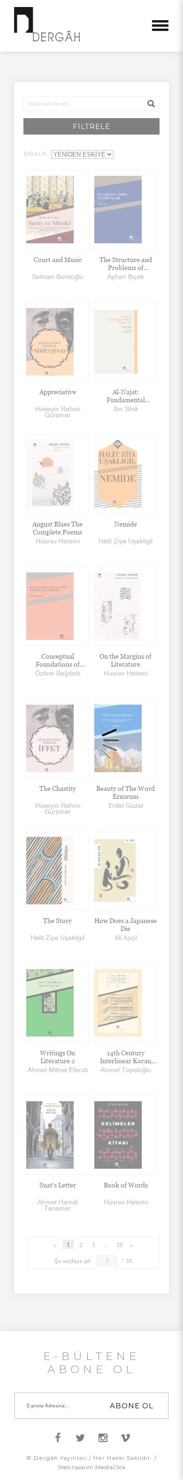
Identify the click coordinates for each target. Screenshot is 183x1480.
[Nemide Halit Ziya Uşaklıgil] (125, 474)
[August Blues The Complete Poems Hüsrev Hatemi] (57, 474)
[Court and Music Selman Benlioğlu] (57, 209)
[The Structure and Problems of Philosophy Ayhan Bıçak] (125, 209)
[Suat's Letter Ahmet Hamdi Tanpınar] (57, 1135)
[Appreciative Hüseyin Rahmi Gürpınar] (57, 342)
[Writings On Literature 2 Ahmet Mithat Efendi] (57, 1003)
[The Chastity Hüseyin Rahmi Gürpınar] (57, 738)
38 (119, 1245)
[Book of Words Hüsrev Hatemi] (125, 1135)
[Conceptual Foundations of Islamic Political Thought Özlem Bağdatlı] (57, 606)
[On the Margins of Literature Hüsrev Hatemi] (125, 606)
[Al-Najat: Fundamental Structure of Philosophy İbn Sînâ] (125, 342)
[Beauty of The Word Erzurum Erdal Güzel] (125, 738)
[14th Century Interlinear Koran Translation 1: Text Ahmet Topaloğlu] (125, 1003)
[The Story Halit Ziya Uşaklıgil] (57, 870)
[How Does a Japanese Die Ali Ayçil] (125, 870)
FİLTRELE (91, 126)
